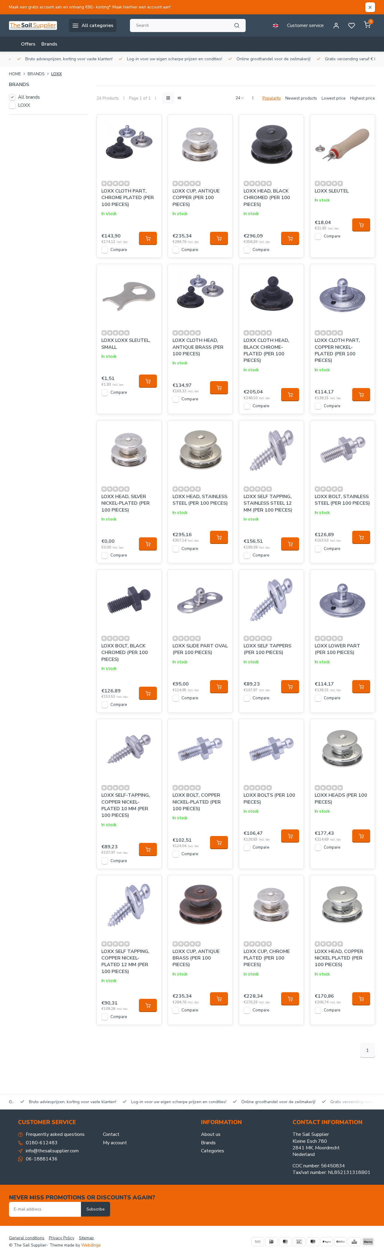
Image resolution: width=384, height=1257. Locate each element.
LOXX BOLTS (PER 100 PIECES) (269, 798)
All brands (29, 97)
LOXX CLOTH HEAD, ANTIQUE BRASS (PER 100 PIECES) (198, 347)
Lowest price (334, 98)
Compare (118, 249)
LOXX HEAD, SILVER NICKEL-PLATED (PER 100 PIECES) (125, 503)
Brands (49, 44)
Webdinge (91, 1245)
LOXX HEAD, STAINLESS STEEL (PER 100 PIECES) (200, 499)
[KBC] (354, 1241)
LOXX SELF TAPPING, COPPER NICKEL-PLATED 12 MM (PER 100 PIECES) (125, 961)
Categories (212, 1151)
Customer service (305, 25)
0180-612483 (42, 1142)
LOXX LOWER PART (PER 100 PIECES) (337, 649)
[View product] (148, 238)
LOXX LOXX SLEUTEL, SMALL (125, 343)
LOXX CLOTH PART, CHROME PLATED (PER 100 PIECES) (127, 198)
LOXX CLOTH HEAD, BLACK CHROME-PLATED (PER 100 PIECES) (266, 350)
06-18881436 (42, 1159)
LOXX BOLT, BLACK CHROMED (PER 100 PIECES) (124, 653)
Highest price (362, 98)
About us (210, 1134)
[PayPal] (326, 1241)
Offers (28, 44)
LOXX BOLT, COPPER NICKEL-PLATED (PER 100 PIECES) (196, 802)
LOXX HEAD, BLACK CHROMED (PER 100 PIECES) (267, 198)
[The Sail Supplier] (34, 25)
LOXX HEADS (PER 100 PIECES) (341, 798)
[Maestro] (313, 1241)
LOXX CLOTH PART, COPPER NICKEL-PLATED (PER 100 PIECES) (337, 350)
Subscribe (95, 1209)
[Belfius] (340, 1241)
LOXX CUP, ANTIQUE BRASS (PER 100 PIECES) (196, 958)
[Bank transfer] (257, 1241)
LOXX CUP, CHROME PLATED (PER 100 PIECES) (267, 958)
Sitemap (86, 1238)
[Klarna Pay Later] (368, 1241)
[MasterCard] (285, 1241)
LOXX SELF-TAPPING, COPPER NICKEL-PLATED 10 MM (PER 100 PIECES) (125, 805)
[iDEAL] (271, 1241)
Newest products (301, 98)
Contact (111, 1134)
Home (15, 74)
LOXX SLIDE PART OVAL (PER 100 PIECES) (200, 649)
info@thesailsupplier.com (52, 1151)
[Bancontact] (299, 1241)
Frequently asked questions (55, 1134)
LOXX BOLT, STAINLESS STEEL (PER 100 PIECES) (342, 499)
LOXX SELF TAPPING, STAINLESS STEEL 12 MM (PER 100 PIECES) (268, 503)
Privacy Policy (61, 1238)
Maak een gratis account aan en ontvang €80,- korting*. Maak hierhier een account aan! (89, 7)
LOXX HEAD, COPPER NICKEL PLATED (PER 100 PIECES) (339, 958)
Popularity (271, 98)
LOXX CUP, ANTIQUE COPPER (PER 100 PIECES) (196, 198)
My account (115, 1142)
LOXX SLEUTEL (332, 191)
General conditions (26, 1238)
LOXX (56, 74)
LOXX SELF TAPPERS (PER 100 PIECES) (267, 649)
